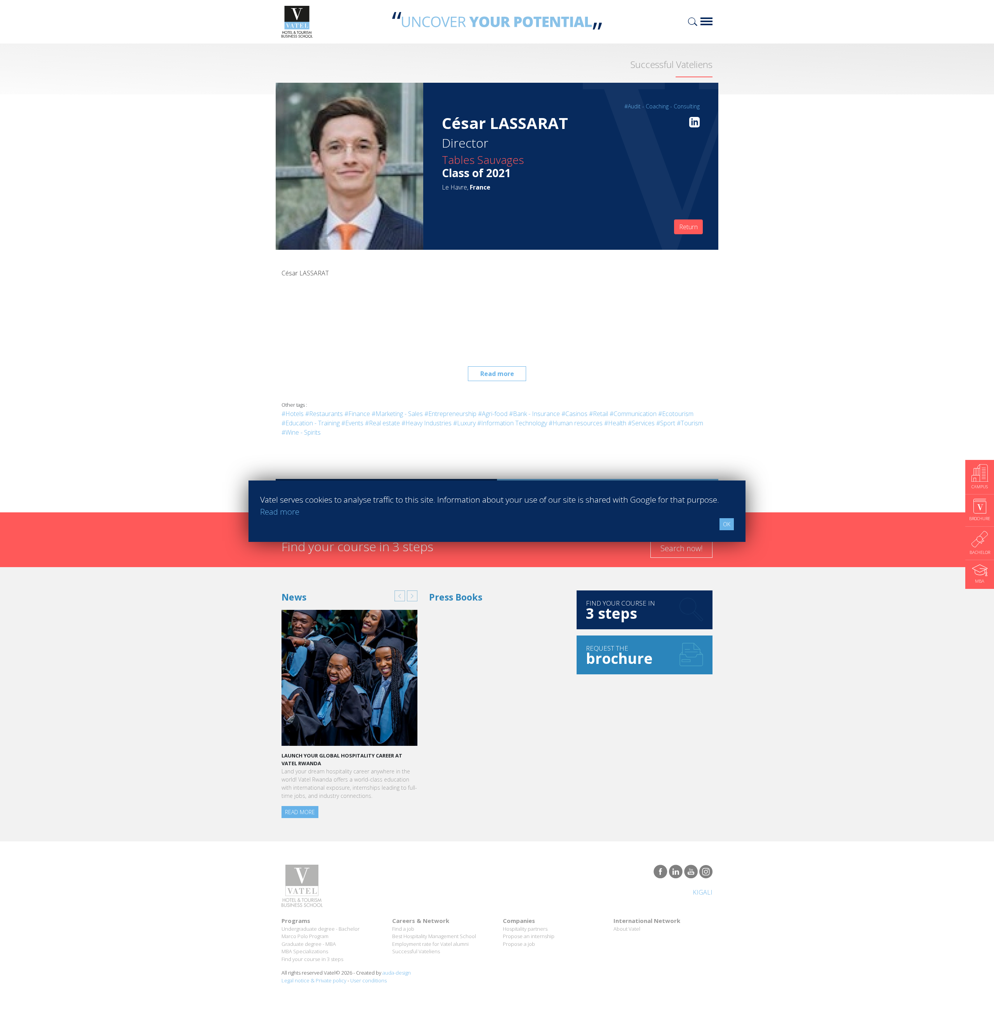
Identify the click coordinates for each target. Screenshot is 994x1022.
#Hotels (293, 413)
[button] (399, 595)
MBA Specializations (305, 951)
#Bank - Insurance (534, 413)
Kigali (702, 892)
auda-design (396, 972)
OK (726, 524)
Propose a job (519, 943)
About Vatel (626, 928)
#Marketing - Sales (397, 413)
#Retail (598, 413)
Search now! (681, 548)
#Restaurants (324, 413)
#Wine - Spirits (301, 432)
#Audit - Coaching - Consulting (662, 106)
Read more (497, 373)
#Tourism (690, 423)
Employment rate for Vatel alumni (430, 943)
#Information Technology (512, 423)
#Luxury (464, 423)
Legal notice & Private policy (314, 980)
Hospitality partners (525, 928)
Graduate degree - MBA (309, 943)
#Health (615, 423)
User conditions (368, 980)
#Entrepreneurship (450, 413)
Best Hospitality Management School (434, 936)
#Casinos (574, 413)
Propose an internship (528, 936)
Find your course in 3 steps (312, 959)
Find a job (403, 928)
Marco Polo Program (305, 936)
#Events (352, 423)
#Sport (665, 423)
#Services (641, 423)
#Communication (633, 413)
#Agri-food (492, 413)
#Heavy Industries (426, 423)
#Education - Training (311, 423)
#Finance (357, 413)
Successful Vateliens (416, 951)
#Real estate (382, 423)
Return (688, 227)
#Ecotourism (675, 413)
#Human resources (576, 423)
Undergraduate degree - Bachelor (321, 928)
